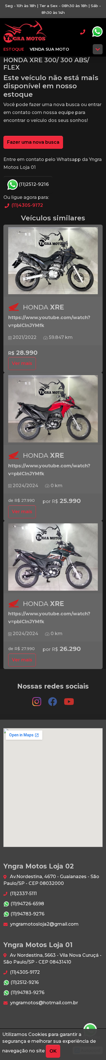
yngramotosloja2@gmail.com (44, 924)
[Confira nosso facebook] (53, 699)
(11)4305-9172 (26, 205)
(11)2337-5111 (23, 893)
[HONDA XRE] (53, 261)
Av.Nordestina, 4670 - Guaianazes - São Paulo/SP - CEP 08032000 (51, 880)
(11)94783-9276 (26, 914)
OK (53, 1051)
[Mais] (98, 49)
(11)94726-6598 (26, 903)
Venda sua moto (49, 49)
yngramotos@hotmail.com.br (43, 1002)
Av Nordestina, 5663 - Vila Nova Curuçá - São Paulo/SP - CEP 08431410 (52, 959)
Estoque (13, 49)
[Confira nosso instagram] (37, 699)
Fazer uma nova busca (33, 142)
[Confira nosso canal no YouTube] (69, 699)
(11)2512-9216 (33, 184)
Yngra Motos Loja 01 (25, 31)
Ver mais (22, 363)
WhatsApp (97, 31)
